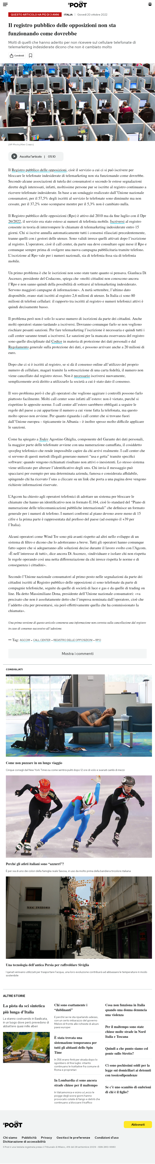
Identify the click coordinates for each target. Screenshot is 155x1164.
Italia (68, 14)
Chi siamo (10, 1138)
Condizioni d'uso (107, 1138)
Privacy (46, 1138)
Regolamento (18, 346)
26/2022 (14, 221)
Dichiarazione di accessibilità (24, 1142)
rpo (98, 640)
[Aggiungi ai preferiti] (30, 55)
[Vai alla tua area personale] (150, 4)
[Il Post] (77, 4)
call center (41, 640)
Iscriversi (117, 221)
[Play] (14, 156)
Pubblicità (29, 1138)
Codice (56, 341)
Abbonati (138, 1125)
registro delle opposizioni (72, 640)
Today (43, 438)
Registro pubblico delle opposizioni (39, 169)
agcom (25, 640)
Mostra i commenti (77, 653)
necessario (82, 375)
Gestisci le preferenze (73, 1138)
